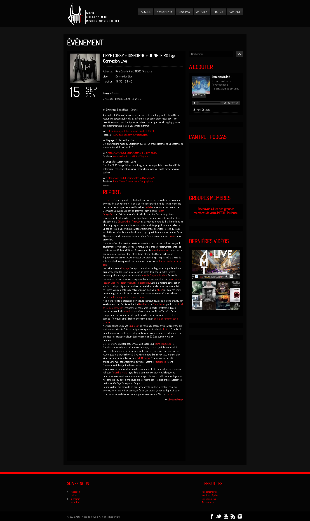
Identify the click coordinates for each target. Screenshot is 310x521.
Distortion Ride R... (222, 77)
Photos (218, 11)
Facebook (75, 491)
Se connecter (208, 502)
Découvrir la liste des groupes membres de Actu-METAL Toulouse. (216, 211)
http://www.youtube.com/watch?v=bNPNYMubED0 (132, 152)
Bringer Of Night (202, 109)
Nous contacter (209, 498)
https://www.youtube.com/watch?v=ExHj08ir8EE (132, 131)
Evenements (165, 11)
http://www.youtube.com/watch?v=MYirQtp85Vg (131, 177)
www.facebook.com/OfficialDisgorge (130, 156)
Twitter (74, 495)
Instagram (75, 498)
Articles (201, 11)
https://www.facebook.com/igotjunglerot (133, 181)
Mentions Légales (210, 495)
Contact (234, 11)
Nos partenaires (209, 491)
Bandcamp (199, 95)
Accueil (146, 11)
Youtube (75, 502)
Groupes (184, 11)
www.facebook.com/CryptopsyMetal (130, 134)
